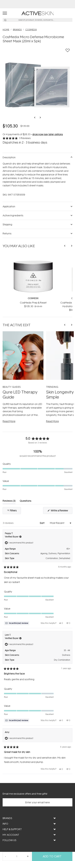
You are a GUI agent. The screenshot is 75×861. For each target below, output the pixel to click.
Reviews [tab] (9, 501)
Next (39, 117)
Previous (36, 117)
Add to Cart (52, 856)
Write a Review (61, 511)
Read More (9, 421)
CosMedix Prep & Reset (33, 302)
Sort (42, 523)
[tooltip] (16, 623)
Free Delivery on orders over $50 (37, 4)
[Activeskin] (37, 13)
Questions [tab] (25, 501)
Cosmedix (33, 298)
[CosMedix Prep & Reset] (33, 255)
